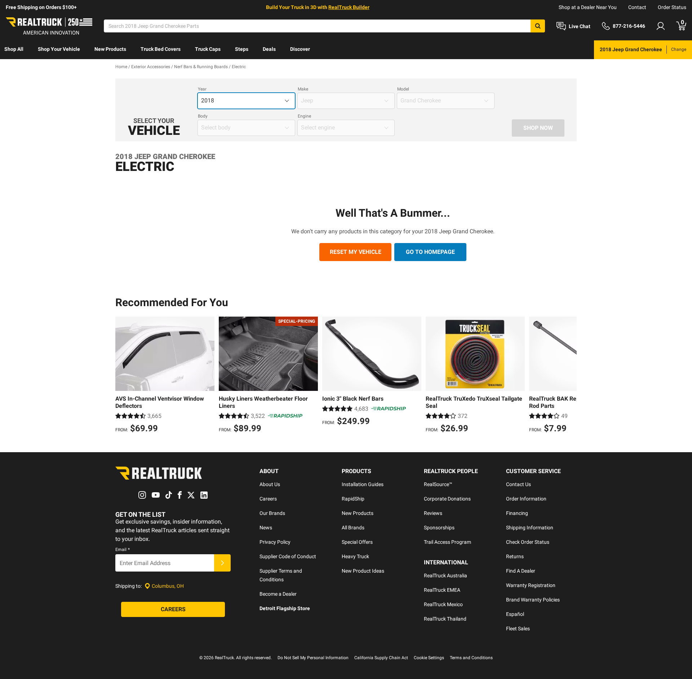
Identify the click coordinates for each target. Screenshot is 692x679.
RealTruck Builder (348, 7)
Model (403, 89)
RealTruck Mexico (443, 604)
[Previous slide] (122, 376)
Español (515, 614)
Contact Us (518, 484)
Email (122, 549)
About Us (270, 484)
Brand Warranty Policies (533, 600)
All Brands (353, 527)
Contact (637, 7)
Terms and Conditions (471, 657)
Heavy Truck (355, 556)
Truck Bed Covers (161, 49)
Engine (304, 116)
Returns (515, 556)
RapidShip (353, 499)
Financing (517, 513)
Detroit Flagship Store (285, 608)
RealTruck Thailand (445, 619)
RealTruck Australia (445, 575)
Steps (241, 49)
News (266, 527)
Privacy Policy (275, 542)
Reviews (433, 513)
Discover (300, 49)
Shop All (13, 49)
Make (303, 89)
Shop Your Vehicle (59, 49)
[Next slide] (569, 376)
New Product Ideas (363, 571)
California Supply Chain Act (381, 657)
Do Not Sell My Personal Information (313, 657)
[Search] (538, 25)
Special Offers (357, 542)
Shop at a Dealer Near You (588, 7)
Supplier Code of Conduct (288, 556)
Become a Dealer (278, 594)
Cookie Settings (429, 657)
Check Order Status (527, 542)
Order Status (672, 7)
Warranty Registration (530, 585)
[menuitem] (14, 49)
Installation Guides (362, 484)
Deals (269, 49)
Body (203, 116)
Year (202, 89)
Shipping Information (529, 527)
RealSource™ (438, 484)
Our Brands (272, 513)
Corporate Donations (447, 499)
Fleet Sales (518, 628)
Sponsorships (439, 527)
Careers (268, 499)
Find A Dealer (520, 571)
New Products (110, 49)
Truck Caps (208, 49)
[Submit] (222, 563)
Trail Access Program (447, 542)
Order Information (526, 499)
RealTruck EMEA (442, 590)
